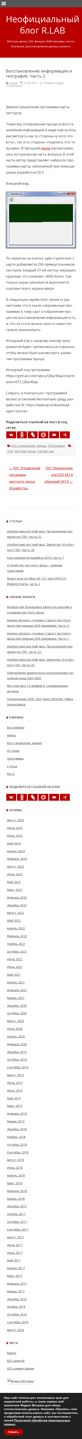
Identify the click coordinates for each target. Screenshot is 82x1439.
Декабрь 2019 (17, 1052)
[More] (65, 434)
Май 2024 (14, 843)
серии (45, 148)
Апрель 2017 (16, 1268)
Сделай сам (45, 451)
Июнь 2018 (14, 1168)
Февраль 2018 (17, 1191)
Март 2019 (14, 1106)
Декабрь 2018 (17, 1129)
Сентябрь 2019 (17, 1067)
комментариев (20, 1368)
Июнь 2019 (14, 1091)
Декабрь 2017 (17, 1206)
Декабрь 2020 (17, 1006)
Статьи (12, 766)
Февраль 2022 (17, 936)
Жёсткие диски (25, 451)
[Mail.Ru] (43, 434)
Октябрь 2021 (17, 952)
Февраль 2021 (17, 990)
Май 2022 (14, 921)
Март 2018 (14, 1183)
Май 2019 (14, 1098)
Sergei (13, 83)
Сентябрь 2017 (17, 1229)
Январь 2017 (16, 1291)
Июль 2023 (14, 874)
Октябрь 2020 (17, 1013)
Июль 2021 (14, 959)
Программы (56, 446)
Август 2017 (15, 1237)
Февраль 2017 (17, 1284)
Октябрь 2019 (17, 1059)
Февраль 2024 (17, 859)
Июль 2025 (14, 828)
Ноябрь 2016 (16, 1307)
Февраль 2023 (17, 897)
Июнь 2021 (14, 967)
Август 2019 (15, 1075)
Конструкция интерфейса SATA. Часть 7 (35, 558)
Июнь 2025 (14, 836)
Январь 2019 (16, 1121)
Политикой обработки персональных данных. (37, 1422)
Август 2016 (15, 1330)
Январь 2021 (16, 998)
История (13, 751)
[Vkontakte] (11, 434)
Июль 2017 (14, 1245)
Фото (11, 774)
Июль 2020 (14, 1029)
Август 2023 (15, 866)
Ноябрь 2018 (16, 1137)
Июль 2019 (14, 1083)
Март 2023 (14, 890)
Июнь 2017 (14, 1253)
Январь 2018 (16, 1199)
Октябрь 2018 (17, 1145)
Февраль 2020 (17, 1044)
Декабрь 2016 (17, 1299)
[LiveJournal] (33, 434)
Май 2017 (14, 1260)
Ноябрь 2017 (16, 1214)
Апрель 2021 (16, 982)
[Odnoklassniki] (22, 434)
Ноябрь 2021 (16, 944)
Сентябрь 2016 (17, 1322)
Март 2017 (14, 1276)
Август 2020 (15, 1021)
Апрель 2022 (16, 928)
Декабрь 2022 (17, 905)
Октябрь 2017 (17, 1222)
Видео (11, 735)
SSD (10, 451)
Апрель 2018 (16, 1175)
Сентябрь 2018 (17, 1152)
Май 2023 (14, 882)
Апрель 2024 (16, 851)
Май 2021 (14, 975)
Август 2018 (15, 1160)
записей (15, 1361)
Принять (13, 1432)
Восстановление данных (28, 446)
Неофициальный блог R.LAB (42, 24)
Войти (11, 1353)
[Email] (54, 434)
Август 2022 (15, 913)
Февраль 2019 (17, 1114)
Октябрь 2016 (17, 1314)
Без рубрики (15, 727)
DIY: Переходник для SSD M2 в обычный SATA (58, 475)
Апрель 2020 (16, 1036)
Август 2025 (15, 820)
